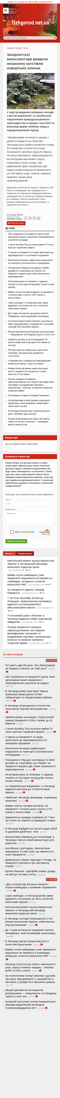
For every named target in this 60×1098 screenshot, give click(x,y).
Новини (18, 48)
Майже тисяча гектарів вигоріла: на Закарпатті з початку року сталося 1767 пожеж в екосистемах (31, 295)
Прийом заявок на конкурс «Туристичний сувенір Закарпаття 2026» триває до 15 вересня (29, 720)
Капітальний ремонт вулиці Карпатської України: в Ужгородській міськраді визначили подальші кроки (31, 563)
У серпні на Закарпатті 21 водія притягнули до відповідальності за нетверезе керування (26, 740)
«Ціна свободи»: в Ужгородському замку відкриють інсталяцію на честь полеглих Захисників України (28, 306)
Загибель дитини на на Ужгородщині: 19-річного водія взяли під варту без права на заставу (29, 342)
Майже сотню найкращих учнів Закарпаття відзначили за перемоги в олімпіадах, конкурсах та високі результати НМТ (30, 952)
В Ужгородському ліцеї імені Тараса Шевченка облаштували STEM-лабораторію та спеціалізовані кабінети (28, 694)
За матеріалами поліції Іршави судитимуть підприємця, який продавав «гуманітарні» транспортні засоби (29, 403)
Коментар (11, 509)
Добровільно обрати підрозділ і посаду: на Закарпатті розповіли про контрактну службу (30, 863)
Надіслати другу (16, 223)
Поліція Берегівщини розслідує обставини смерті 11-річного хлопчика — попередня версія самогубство (29, 422)
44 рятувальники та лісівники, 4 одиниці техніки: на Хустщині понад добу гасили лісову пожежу (31, 284)
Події (26, 48)
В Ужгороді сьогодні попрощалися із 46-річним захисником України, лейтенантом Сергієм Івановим (29, 921)
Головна (10, 48)
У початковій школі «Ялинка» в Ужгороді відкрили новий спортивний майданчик (29, 618)
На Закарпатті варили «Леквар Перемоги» (28, 395)
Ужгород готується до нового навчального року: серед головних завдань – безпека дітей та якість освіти (30, 967)
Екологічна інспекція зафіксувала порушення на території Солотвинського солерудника (29, 751)
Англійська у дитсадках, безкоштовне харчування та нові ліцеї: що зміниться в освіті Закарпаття (29, 851)
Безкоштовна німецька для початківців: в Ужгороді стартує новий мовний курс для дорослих (29, 840)
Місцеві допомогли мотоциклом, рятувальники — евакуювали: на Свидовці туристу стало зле (30, 993)
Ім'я (8, 500)
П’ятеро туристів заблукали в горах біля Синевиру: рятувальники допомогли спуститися (28, 353)
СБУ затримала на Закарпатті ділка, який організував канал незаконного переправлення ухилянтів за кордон (31, 237)
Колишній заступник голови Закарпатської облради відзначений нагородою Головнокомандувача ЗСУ (30, 1004)
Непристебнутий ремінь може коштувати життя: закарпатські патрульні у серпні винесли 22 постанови (28, 371)
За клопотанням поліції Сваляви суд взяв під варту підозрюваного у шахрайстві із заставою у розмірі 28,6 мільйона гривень (31, 324)
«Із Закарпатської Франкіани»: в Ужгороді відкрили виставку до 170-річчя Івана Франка (30, 789)
